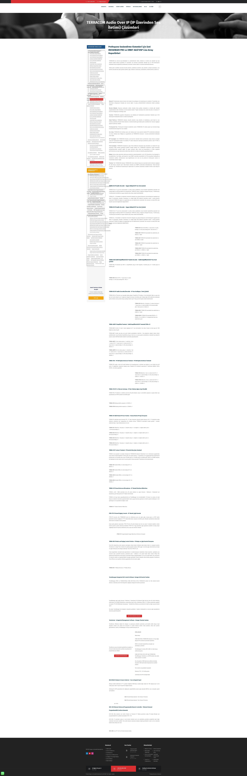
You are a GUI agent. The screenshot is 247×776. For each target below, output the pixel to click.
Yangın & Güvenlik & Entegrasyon (94, 104)
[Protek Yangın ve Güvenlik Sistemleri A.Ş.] (91, 8)
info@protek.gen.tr (96, 768)
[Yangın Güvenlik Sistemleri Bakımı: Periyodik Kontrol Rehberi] (126, 750)
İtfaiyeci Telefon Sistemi (94, 76)
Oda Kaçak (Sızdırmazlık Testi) (156, 756)
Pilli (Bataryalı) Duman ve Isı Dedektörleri (97, 81)
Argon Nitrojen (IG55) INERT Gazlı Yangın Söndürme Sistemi (101, 179)
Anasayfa (110, 30)
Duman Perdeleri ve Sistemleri (95, 205)
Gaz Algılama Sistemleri (92, 152)
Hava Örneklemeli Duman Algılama (96, 55)
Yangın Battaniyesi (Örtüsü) (93, 213)
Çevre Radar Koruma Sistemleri (95, 89)
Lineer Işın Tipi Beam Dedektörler (96, 58)
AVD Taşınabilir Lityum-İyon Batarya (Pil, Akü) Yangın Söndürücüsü (96, 211)
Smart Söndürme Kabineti (94, 187)
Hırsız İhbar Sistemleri (94, 88)
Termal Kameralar (93, 62)
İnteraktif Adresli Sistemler (95, 51)
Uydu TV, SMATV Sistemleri (95, 94)
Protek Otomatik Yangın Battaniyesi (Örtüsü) (95, 214)
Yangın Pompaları (93, 196)
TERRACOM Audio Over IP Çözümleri (96, 99)
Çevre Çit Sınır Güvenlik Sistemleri (96, 86)
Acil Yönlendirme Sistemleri (93, 96)
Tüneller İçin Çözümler (94, 72)
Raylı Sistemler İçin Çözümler (95, 67)
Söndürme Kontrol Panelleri (95, 74)
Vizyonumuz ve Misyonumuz (112, 754)
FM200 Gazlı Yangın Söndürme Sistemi (97, 175)
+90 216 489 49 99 (121, 768)
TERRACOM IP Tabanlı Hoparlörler (96, 101)
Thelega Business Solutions (155, 774)
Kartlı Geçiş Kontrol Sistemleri (97, 141)
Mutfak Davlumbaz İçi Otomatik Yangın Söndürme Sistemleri (94, 247)
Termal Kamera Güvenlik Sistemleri (96, 91)
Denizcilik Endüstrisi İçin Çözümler (96, 69)
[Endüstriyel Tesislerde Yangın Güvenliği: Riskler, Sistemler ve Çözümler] (126, 757)
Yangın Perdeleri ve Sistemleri (94, 204)
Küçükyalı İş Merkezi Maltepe (149, 768)
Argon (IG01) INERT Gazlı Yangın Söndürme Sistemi (99, 177)
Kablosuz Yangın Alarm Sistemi (95, 65)
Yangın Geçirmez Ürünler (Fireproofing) (97, 202)
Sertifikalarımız (109, 752)
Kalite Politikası (109, 760)
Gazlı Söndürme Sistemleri (93, 216)
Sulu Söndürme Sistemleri (94, 192)
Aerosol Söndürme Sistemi (93, 198)
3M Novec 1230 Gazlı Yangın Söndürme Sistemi (98, 173)
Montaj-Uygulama (157, 748)
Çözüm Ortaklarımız (110, 750)
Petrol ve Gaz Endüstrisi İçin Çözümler (97, 71)
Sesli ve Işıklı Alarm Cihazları (95, 79)
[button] (134, 616)
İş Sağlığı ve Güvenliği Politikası (112, 756)
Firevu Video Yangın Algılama (95, 53)
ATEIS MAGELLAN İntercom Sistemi (96, 102)
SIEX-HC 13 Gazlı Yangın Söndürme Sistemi (98, 184)
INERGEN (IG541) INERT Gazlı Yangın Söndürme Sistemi (100, 180)
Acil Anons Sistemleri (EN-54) (94, 83)
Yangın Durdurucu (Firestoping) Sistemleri (97, 200)
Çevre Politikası (109, 758)
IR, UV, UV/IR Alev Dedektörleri (95, 60)
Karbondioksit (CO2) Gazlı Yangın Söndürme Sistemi (99, 182)
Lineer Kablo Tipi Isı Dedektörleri (96, 64)
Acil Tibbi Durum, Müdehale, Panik (98, 158)
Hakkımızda (108, 748)
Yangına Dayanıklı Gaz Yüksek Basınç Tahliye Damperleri (100, 186)
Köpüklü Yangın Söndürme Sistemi (96, 194)
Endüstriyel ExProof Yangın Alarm (96, 78)
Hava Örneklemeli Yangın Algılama (96, 57)
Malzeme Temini (148, 748)
